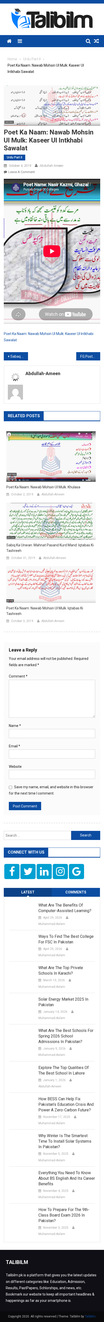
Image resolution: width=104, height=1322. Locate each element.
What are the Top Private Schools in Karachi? (60, 970)
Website (15, 767)
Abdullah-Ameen (51, 165)
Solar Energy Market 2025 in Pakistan (63, 1002)
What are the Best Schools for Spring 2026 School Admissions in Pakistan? (65, 1036)
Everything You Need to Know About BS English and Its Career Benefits (66, 1178)
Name (15, 726)
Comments (75, 892)
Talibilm (90, 1316)
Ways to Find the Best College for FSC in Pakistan (66, 939)
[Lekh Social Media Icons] (11, 871)
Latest (28, 892)
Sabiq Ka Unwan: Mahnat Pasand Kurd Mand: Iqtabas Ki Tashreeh (50, 548)
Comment (18, 676)
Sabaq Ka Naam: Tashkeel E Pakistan (19, 356)
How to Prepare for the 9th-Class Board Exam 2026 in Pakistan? (63, 1215)
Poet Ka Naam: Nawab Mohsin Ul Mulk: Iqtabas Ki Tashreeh (44, 611)
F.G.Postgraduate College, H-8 (90, 356)
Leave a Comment (21, 172)
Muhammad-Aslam (51, 924)
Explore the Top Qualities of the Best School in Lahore (63, 1070)
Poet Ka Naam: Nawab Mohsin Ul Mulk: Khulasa (43, 487)
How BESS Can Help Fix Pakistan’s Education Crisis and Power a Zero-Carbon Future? (66, 1104)
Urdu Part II (14, 157)
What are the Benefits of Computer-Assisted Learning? (64, 908)
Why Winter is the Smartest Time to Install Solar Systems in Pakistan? (64, 1141)
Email (14, 746)
